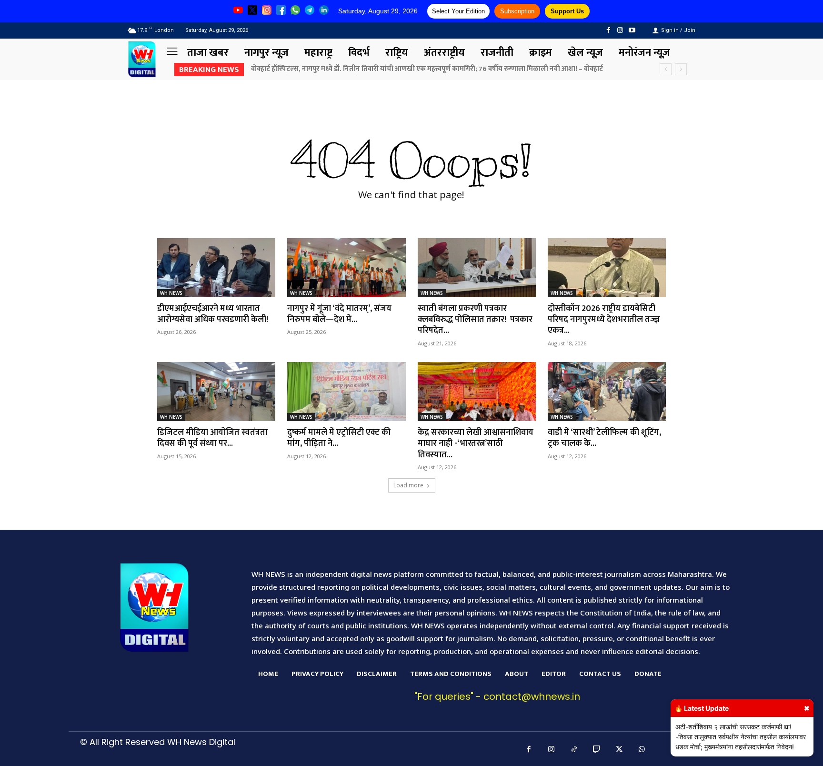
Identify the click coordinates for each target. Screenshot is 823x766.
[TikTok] (574, 750)
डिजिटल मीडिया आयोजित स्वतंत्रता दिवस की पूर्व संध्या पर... (212, 438)
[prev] (666, 69)
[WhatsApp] (642, 750)
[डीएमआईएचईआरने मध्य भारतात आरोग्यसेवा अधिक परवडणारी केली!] (216, 267)
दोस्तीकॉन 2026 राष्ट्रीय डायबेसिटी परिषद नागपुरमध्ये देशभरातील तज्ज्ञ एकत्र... (604, 320)
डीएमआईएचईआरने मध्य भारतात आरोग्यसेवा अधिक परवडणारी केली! (212, 314)
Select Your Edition (458, 11)
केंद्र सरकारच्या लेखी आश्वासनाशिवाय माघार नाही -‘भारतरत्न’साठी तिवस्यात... (475, 443)
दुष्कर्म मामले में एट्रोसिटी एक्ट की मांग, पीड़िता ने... (339, 438)
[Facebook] (608, 30)
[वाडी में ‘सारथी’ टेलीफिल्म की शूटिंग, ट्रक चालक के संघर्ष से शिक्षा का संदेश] (607, 391)
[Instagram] (620, 30)
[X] (620, 750)
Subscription (517, 11)
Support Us (567, 11)
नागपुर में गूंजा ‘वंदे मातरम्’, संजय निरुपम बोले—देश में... (339, 314)
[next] (681, 69)
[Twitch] (597, 750)
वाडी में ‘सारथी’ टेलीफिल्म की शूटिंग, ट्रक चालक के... (604, 438)
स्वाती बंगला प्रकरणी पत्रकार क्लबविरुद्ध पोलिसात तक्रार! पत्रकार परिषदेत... (475, 320)
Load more (408, 485)
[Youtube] (632, 30)
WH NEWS (171, 293)
